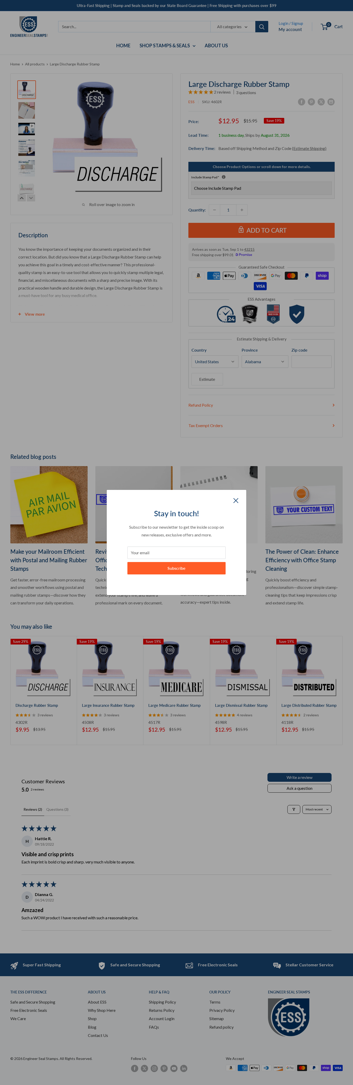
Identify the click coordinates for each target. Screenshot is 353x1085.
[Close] (236, 500)
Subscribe (176, 568)
